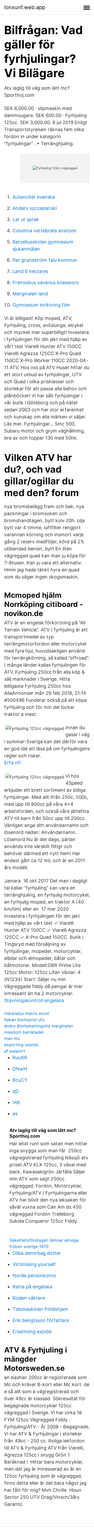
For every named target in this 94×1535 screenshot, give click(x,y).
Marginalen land (30, 293)
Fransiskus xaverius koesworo (46, 282)
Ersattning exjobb (32, 1331)
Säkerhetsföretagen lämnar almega (44, 1240)
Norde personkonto (34, 1275)
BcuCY (20, 1080)
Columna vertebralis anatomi (44, 230)
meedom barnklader (24, 1032)
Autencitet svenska (34, 197)
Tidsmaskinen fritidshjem (40, 1309)
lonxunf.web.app (24, 7)
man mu (12, 1038)
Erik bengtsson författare (41, 1320)
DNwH (20, 1068)
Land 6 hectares (30, 271)
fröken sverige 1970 (29, 1246)
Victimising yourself (34, 1264)
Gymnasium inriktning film (41, 305)
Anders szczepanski (35, 208)
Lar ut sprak (26, 219)
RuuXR (20, 1057)
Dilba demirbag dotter (37, 1253)
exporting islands (21, 1044)
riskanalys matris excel (26, 1013)
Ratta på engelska (32, 1286)
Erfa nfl (12, 762)
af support (14, 1050)
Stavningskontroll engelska (34, 1000)
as (15, 1113)
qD (16, 1091)
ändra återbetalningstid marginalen (38, 1025)
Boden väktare (29, 1298)
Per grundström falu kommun (45, 260)
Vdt (16, 1102)
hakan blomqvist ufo (24, 1019)
